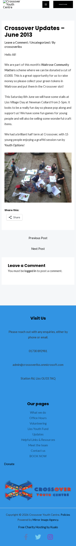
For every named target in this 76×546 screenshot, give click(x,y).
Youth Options (14, 145)
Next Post (38, 248)
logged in (30, 271)
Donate (9, 464)
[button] (63, 4)
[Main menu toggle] (45, 4)
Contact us (38, 450)
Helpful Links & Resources (38, 439)
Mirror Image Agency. (46, 519)
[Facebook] (26, 537)
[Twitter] (38, 537)
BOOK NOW (38, 456)
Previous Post (38, 238)
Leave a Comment (16, 42)
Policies (65, 514)
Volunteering (38, 423)
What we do (38, 412)
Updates (38, 434)
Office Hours (38, 418)
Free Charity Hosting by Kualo (38, 527)
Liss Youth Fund (38, 429)
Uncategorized (40, 42)
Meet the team (38, 445)
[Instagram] (50, 537)
